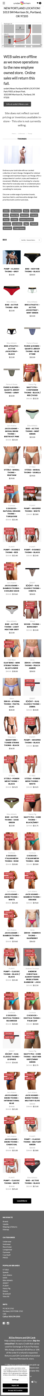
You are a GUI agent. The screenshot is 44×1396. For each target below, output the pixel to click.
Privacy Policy (23, 1375)
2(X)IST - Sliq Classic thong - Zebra (32, 704)
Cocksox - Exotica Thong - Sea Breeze (11, 1018)
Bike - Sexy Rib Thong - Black (32, 270)
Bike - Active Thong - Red (11, 306)
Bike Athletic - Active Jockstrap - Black (11, 350)
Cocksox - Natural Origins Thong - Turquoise (11, 512)
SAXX (5, 1278)
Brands (5, 1221)
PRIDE (5, 1257)
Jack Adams (17, 224)
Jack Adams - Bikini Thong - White (11, 897)
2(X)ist (6, 211)
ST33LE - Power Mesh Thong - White (32, 781)
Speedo (5, 1272)
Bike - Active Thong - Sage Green (12, 820)
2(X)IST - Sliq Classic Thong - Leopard (11, 1057)
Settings (15, 1380)
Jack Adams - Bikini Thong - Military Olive (32, 1098)
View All (6, 1296)
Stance (5, 1291)
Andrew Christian (26, 219)
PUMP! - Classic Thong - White (12, 1181)
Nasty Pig (14, 215)
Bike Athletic (16, 211)
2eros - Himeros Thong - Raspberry (32, 936)
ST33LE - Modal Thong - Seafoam (11, 472)
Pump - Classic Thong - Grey (11, 270)
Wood (26, 211)
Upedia (5, 1224)
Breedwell (7, 228)
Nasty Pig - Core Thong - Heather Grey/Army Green (32, 1058)
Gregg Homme (19, 228)
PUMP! (6, 1286)
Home (14, 133)
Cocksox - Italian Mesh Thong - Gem (32, 858)
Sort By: (23, 240)
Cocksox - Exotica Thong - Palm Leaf (32, 1018)
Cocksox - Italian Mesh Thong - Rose (12, 858)
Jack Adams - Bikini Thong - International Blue (11, 1099)
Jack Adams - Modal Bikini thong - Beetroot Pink (11, 432)
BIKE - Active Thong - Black (32, 1181)
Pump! (6, 219)
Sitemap (6, 1229)
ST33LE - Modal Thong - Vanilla (32, 471)
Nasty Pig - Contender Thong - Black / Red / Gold (32, 391)
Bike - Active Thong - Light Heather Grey (11, 627)
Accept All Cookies (15, 1390)
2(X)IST (6, 1283)
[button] (17, 104)
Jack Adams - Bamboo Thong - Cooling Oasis (11, 588)
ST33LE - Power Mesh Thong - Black (11, 781)
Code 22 (34, 215)
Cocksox (7, 224)
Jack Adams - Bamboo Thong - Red (11, 936)
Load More (22, 1201)
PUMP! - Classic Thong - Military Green (32, 1142)
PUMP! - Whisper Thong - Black (32, 741)
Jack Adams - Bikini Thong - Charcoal (11, 1142)
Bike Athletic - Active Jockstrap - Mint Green (32, 308)
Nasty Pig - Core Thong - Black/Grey (32, 820)
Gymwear (6, 1252)
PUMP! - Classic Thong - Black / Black (11, 974)
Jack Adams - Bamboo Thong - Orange (32, 897)
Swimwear (7, 1244)
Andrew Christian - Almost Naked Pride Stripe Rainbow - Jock (32, 976)
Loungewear (7, 1249)
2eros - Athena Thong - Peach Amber (32, 665)
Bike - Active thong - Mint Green (32, 431)
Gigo (26, 224)
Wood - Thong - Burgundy (32, 625)
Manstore (24, 215)
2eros (6, 215)
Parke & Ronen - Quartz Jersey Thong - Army (11, 390)
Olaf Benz (34, 211)
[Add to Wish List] (17, 259)
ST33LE (14, 219)
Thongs (30, 133)
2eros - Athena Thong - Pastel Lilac (12, 704)
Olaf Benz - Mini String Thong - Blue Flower (12, 665)
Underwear (21, 133)
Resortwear (7, 1247)
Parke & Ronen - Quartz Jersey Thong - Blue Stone (32, 350)
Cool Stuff (7, 1255)
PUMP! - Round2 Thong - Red (12, 551)
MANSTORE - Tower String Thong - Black (11, 743)
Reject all (15, 1385)
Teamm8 (34, 224)
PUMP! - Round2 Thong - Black (32, 551)
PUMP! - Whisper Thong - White (32, 509)
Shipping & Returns (10, 1227)
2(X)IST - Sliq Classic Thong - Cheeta (32, 588)
